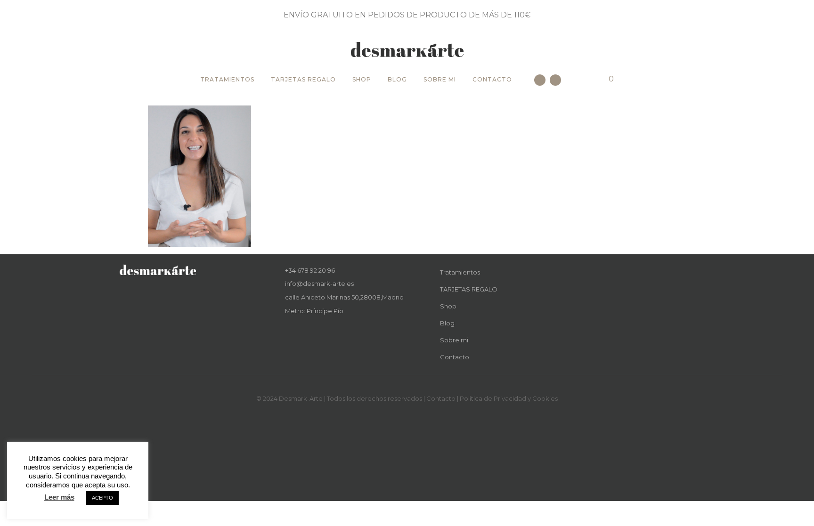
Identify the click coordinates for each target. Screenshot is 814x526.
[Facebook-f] (288, 333)
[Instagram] (555, 80)
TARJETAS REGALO (303, 79)
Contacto (492, 79)
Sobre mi (439, 79)
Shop (361, 79)
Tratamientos (227, 79)
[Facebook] (539, 80)
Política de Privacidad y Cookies (509, 398)
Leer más (59, 497)
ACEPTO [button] (102, 498)
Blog (397, 79)
